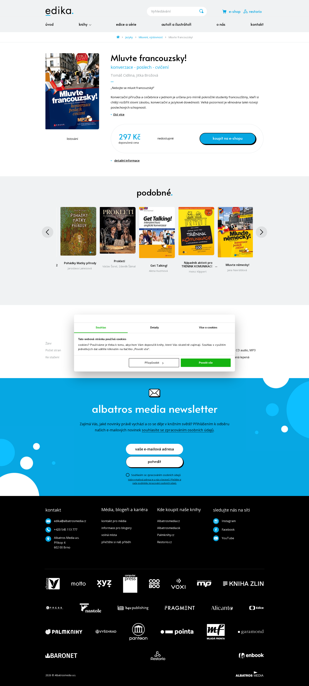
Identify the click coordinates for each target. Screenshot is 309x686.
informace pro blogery (116, 528)
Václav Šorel (109, 266)
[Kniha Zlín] (243, 583)
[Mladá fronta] (216, 632)
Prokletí (119, 261)
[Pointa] (177, 632)
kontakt (257, 24)
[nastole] (90, 608)
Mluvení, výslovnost (151, 37)
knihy (83, 24)
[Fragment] (180, 608)
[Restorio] (158, 655)
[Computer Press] (130, 583)
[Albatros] (52, 583)
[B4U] (133, 608)
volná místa (109, 535)
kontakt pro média (113, 521)
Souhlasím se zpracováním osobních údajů (156, 475)
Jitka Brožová (147, 75)
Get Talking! (158, 265)
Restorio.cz (164, 542)
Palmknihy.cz (165, 535)
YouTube (228, 538)
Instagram (229, 521)
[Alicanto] (222, 608)
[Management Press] (204, 583)
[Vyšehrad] (106, 632)
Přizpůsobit (152, 362)
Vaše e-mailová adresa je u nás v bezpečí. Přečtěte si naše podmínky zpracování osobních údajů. (154, 481)
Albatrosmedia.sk (168, 528)
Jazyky (129, 37)
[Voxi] (178, 583)
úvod (49, 24)
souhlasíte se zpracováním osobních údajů (178, 430)
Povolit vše (206, 362)
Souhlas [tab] (101, 327)
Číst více (118, 114)
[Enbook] (251, 655)
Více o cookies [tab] (208, 327)
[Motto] (78, 583)
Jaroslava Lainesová (80, 268)
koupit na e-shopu (228, 138)
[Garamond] (251, 632)
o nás (221, 24)
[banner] (59, 11)
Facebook (228, 530)
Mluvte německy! (237, 265)
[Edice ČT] (256, 608)
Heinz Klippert (198, 271)
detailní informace (127, 161)
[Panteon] (138, 632)
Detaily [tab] (154, 327)
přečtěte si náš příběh (116, 542)
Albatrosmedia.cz (168, 521)
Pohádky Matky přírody (80, 263)
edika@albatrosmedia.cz (70, 521)
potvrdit (154, 461)
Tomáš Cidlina (122, 75)
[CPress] (54, 608)
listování (72, 139)
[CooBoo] (154, 583)
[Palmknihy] (64, 632)
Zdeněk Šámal (127, 266)
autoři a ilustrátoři (176, 24)
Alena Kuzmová (158, 271)
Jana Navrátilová (237, 270)
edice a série (126, 24)
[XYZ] (104, 583)
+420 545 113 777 (65, 530)
